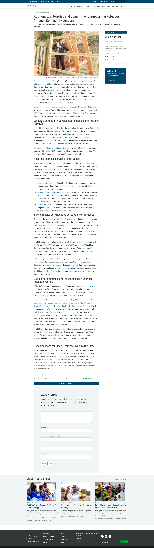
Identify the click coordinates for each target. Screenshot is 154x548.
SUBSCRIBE (124, 541)
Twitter (110, 536)
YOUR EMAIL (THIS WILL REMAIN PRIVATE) (50, 436)
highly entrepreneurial (66, 268)
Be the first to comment (65, 383)
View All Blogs (38, 375)
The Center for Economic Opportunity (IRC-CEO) (55, 192)
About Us (46, 533)
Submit (44, 463)
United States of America (120, 63)
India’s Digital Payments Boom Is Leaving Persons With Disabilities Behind (110, 506)
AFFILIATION (44, 453)
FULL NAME (43, 427)
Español (53, 1)
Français (47, 1)
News (62, 533)
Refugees (115, 57)
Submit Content (103, 1)
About (122, 6)
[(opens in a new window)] (33, 536)
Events (63, 536)
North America (117, 60)
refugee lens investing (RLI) (68, 300)
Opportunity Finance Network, (57, 148)
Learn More (54, 405)
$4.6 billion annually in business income (49, 271)
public (65, 134)
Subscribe (94, 1)
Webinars (80, 6)
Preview (51, 463)
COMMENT (43, 410)
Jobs (62, 542)
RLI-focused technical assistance (65, 329)
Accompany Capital (44, 183)
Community (106, 6)
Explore (115, 6)
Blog (73, 6)
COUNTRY (43, 445)
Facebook (102, 536)
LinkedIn (106, 536)
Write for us (87, 378)
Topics (88, 6)
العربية (58, 1)
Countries (96, 6)
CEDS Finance (42, 204)
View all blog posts (120, 479)
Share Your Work (48, 539)
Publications (64, 539)
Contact (45, 542)
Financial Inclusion (48, 536)
